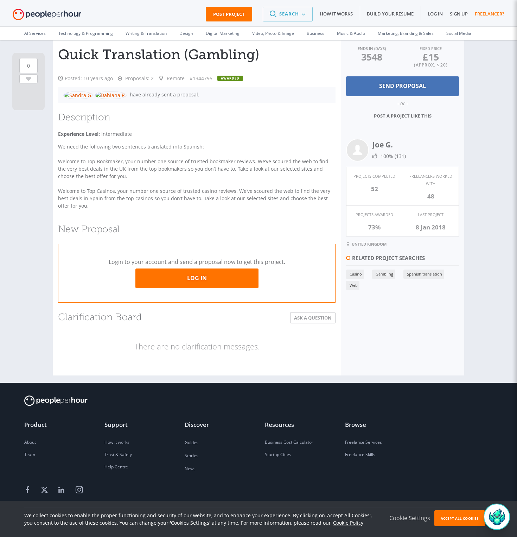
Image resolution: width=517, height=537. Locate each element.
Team (29, 454)
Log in (435, 14)
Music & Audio (351, 33)
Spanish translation (424, 274)
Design (186, 33)
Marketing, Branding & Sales (406, 33)
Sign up (459, 14)
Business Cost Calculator (289, 442)
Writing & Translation (146, 33)
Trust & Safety (118, 454)
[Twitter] (45, 490)
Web (354, 285)
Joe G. (382, 145)
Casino (356, 274)
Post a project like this (403, 116)
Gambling (384, 274)
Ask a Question (313, 318)
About (30, 442)
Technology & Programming (85, 33)
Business (315, 33)
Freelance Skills (360, 454)
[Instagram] (79, 490)
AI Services (35, 33)
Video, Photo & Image (273, 33)
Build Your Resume (390, 14)
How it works (336, 14)
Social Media (458, 33)
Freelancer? (489, 14)
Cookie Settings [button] (409, 518)
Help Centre (116, 467)
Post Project (229, 14)
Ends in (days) (372, 48)
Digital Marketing (223, 33)
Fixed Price (431, 48)
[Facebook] (28, 490)
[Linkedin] (62, 490)
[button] (288, 14)
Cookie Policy (348, 522)
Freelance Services (363, 442)
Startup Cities (278, 454)
